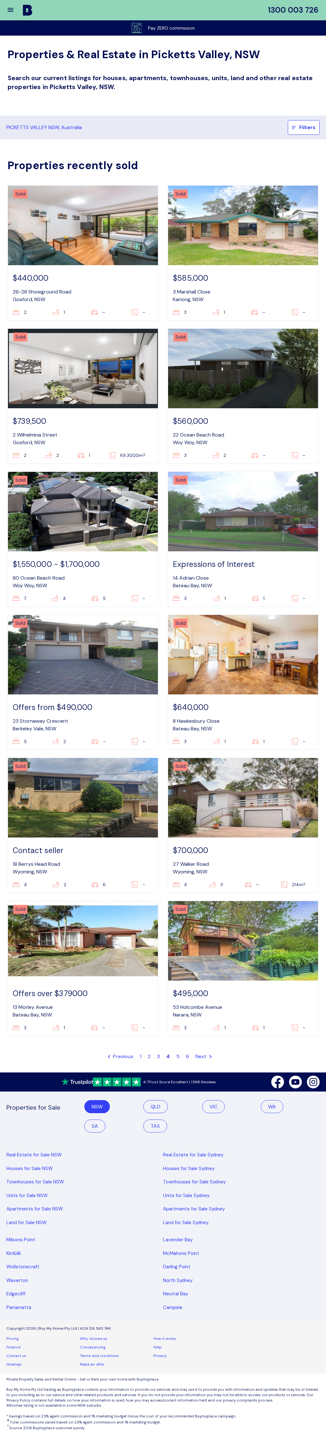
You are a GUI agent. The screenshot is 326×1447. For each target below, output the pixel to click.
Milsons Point (20, 1240)
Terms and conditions (99, 1355)
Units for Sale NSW (27, 1195)
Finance (13, 1347)
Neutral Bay (175, 1294)
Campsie (172, 1307)
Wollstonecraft (22, 1267)
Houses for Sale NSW (29, 1168)
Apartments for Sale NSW (34, 1209)
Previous (122, 1056)
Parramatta (18, 1307)
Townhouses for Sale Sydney (194, 1182)
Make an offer (92, 1364)
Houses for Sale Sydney (189, 1168)
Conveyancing (93, 1347)
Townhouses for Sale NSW (35, 1182)
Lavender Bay (178, 1240)
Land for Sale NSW (26, 1222)
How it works (164, 1338)
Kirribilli (13, 1253)
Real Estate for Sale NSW (34, 1155)
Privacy (160, 1355)
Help (157, 1347)
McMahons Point (181, 1253)
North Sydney (178, 1280)
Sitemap (14, 1364)
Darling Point (176, 1267)
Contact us (16, 1355)
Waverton (17, 1280)
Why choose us (93, 1338)
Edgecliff (15, 1294)
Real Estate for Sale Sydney (193, 1155)
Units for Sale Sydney (186, 1195)
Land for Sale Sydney (186, 1222)
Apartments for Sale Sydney (194, 1209)
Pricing (12, 1338)
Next (201, 1056)
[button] (15, 10)
